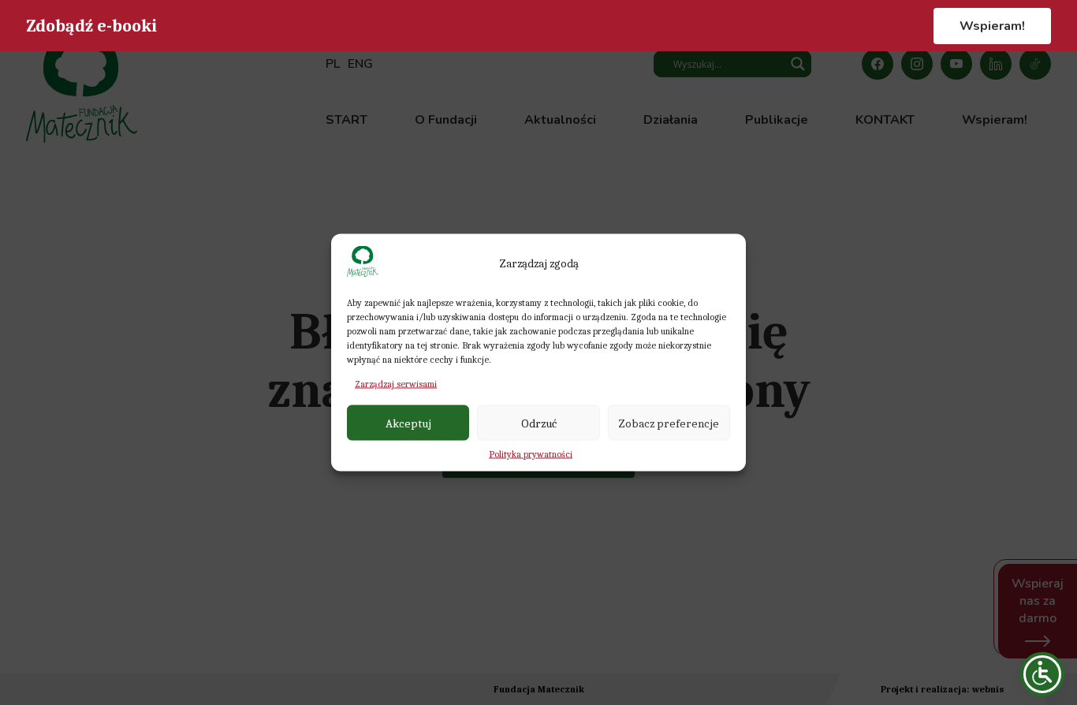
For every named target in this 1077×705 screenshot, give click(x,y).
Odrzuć (539, 423)
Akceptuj (408, 423)
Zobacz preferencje (668, 423)
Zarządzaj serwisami (396, 384)
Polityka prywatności (530, 454)
